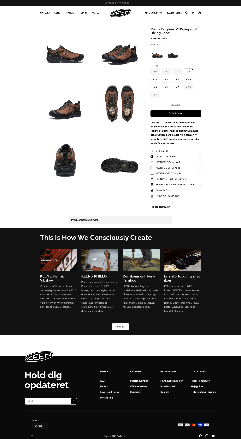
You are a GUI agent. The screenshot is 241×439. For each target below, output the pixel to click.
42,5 (155, 79)
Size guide (175, 104)
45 (155, 87)
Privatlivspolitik (169, 386)
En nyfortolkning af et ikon (182, 278)
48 (156, 95)
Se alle (120, 326)
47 (177, 87)
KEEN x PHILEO (94, 276)
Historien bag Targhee (203, 392)
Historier (135, 392)
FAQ (102, 381)
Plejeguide (197, 386)
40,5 (167, 72)
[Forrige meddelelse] (41, 3)
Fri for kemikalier (200, 381)
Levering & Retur (109, 392)
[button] (58, 13)
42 (188, 71)
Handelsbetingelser (171, 381)
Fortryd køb (106, 397)
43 (166, 79)
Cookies (164, 392)
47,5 (189, 88)
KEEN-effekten (138, 386)
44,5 (188, 79)
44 (177, 79)
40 (156, 72)
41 (178, 72)
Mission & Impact (140, 381)
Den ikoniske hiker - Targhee (139, 278)
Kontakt (104, 386)
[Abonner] (74, 401)
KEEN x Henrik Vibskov (52, 278)
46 (166, 87)
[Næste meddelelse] (200, 3)
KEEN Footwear (119, 436)
